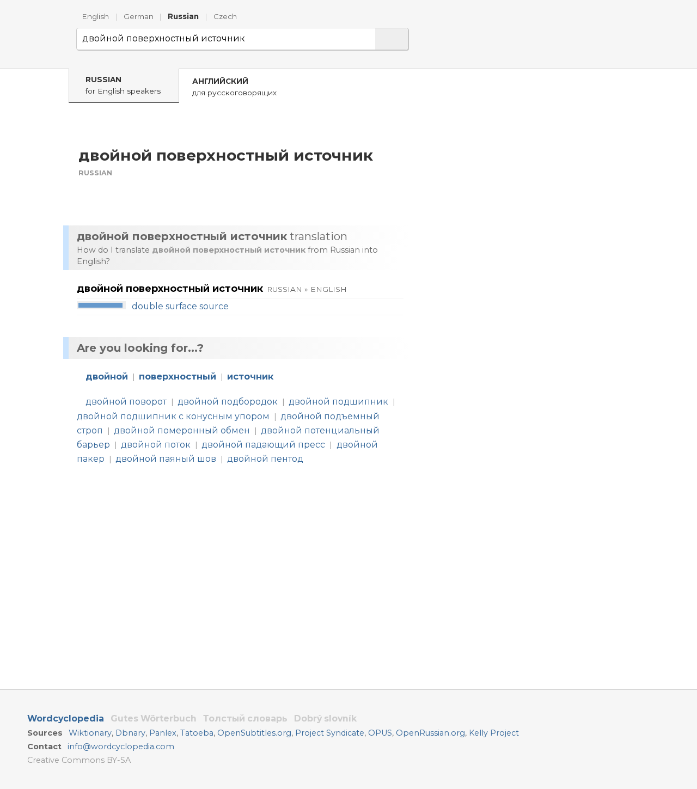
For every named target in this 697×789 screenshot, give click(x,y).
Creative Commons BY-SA (79, 760)
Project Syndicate (329, 733)
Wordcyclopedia (65, 718)
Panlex (162, 733)
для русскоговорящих (234, 87)
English (95, 16)
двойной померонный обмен (182, 430)
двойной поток (156, 444)
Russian (183, 16)
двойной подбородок (228, 401)
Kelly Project (494, 733)
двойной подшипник (338, 401)
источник (250, 376)
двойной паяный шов (165, 459)
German (139, 16)
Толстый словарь (245, 718)
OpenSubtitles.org (254, 733)
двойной (106, 376)
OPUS (380, 733)
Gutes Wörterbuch (154, 718)
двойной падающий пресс (263, 444)
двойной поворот (126, 401)
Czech (225, 16)
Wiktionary (90, 733)
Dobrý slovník (325, 718)
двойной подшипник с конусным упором (173, 416)
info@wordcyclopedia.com (121, 746)
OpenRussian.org (430, 733)
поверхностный (177, 376)
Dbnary (130, 733)
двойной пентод (265, 459)
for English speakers (123, 85)
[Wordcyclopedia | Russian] (43, 40)
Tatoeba (196, 733)
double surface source (180, 306)
